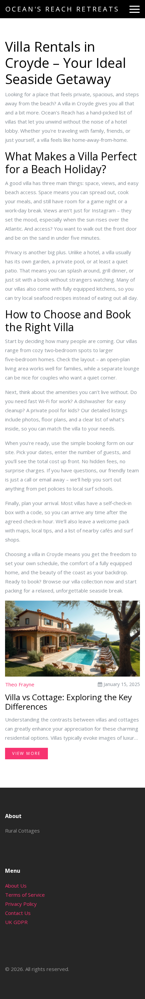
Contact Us (18, 913)
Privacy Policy (21, 903)
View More (26, 753)
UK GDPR (16, 922)
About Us (16, 885)
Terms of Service (25, 894)
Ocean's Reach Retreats (62, 9)
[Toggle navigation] (134, 9)
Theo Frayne (19, 684)
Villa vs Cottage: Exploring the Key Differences (68, 702)
